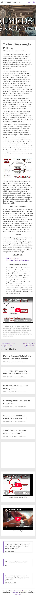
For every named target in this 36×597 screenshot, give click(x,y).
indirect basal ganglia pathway (12, 332)
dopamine (16, 328)
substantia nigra (8, 336)
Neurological (9, 326)
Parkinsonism (12, 334)
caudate (19, 326)
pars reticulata (21, 334)
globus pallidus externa (10, 330)
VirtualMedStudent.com (11, 2)
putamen (28, 334)
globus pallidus (24, 328)
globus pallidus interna (24, 330)
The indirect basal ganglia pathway (17, 260)
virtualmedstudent (22, 51)
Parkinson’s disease (12, 258)
